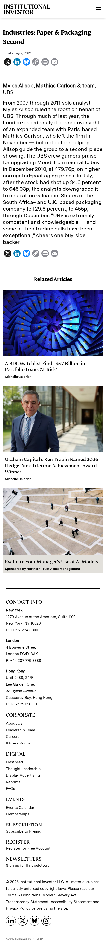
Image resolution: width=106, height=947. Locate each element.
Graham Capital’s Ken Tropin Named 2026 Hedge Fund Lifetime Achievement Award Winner (51, 465)
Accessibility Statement (71, 902)
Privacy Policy (18, 908)
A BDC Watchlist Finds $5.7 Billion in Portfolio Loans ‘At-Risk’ (45, 366)
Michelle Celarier (18, 377)
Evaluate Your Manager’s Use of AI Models (51, 562)
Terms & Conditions (23, 895)
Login (40, 938)
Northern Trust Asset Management (53, 569)
